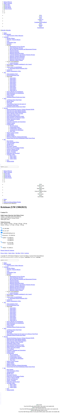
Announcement (10, 143)
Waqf (5, 98)
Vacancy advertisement (12, 150)
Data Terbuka (10, 141)
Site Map (18, 253)
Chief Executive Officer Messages (15, 35)
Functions (9, 43)
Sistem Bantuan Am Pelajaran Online (16, 117)
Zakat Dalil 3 (13, 80)
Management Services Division (17, 46)
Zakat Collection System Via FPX (15, 113)
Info (5, 139)
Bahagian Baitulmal (14, 52)
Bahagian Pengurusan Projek (17, 53)
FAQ (8, 160)
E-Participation (10, 124)
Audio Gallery (13, 158)
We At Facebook (14, 125)
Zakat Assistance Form (12, 74)
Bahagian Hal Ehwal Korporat (17, 57)
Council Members (14, 63)
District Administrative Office (14, 71)
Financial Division (14, 50)
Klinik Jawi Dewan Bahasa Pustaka (15, 147)
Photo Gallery (13, 156)
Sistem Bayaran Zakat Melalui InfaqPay (16, 110)
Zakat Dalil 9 (13, 89)
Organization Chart (11, 42)
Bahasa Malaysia (8, 2)
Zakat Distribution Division (16, 48)
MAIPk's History (11, 38)
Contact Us (40, 19)
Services (6, 108)
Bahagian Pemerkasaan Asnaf (17, 58)
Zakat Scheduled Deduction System (15, 116)
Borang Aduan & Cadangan (7, 250)
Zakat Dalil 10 (13, 90)
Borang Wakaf (10, 101)
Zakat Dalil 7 (13, 86)
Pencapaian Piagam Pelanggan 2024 (18, 68)
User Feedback (10, 120)
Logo (8, 41)
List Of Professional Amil (13, 75)
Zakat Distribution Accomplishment (15, 93)
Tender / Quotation (11, 151)
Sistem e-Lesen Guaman (12, 132)
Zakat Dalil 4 (13, 82)
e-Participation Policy (15, 127)
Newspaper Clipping (12, 146)
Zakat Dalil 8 (13, 87)
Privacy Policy (4, 253)
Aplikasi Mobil (10, 134)
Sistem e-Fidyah (10, 135)
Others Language (8, 3)
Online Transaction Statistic (13, 119)
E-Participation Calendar (16, 128)
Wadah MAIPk (10, 161)
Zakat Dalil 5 (13, 83)
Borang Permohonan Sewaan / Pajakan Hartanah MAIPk (20, 109)
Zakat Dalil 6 (13, 84)
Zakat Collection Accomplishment (15, 91)
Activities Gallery (11, 154)
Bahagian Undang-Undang (16, 60)
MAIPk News (10, 145)
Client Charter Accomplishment (14, 67)
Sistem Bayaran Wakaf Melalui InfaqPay (16, 112)
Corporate (6, 37)
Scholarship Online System (13, 115)
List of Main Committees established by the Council (19, 64)
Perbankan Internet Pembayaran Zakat (16, 97)
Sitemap (41, 25)
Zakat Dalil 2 (13, 79)
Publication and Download (13, 153)
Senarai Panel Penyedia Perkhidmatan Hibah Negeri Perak (21, 138)
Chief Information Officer (13, 142)
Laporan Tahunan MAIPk (13, 149)
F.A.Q (40, 16)
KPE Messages (7, 34)
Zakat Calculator (11, 94)
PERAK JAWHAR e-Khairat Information (17, 136)
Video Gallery (13, 157)
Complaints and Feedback (40, 22)
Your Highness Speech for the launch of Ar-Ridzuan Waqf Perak (16, 104)
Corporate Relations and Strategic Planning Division (22, 54)
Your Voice (12, 131)
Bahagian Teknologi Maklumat (17, 56)
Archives (27, 253)
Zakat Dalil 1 (13, 78)
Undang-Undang (11, 123)
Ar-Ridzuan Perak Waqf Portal (14, 99)
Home (5, 32)
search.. (2, 166)
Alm (5, 72)
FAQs (22, 253)
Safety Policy (11, 253)
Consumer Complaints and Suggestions (16, 121)
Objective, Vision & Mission (13, 39)
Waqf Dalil (9, 102)
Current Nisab (10, 95)
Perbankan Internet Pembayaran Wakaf (16, 106)
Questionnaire (40, 27)
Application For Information (16, 130)
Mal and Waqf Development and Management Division (23, 49)
